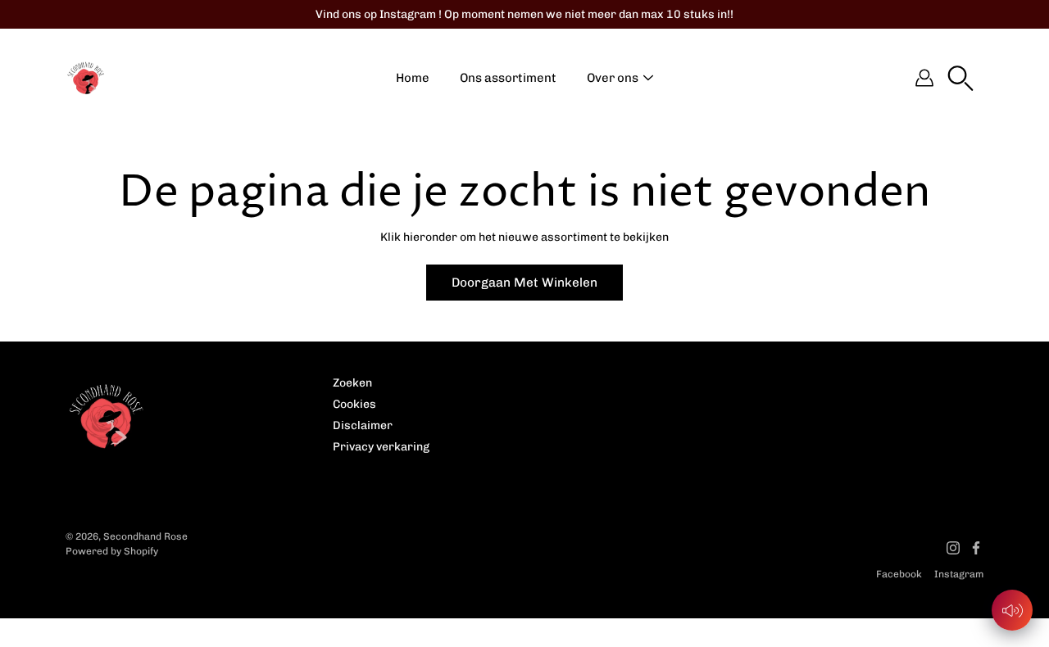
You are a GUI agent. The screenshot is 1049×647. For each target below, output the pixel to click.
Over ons (612, 77)
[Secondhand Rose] (86, 78)
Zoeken (352, 383)
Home (412, 77)
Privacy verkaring (381, 447)
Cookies (354, 404)
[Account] (924, 78)
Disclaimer (363, 425)
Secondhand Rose (145, 536)
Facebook (899, 574)
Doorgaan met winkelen (524, 282)
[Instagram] (953, 547)
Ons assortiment (508, 77)
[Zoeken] (960, 78)
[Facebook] (976, 547)
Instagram (958, 574)
